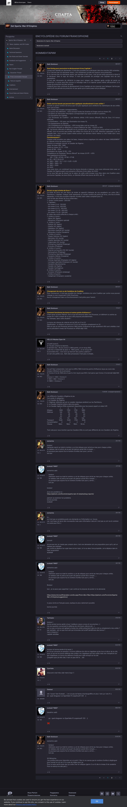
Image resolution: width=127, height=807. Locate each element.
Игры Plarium (32, 793)
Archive (11, 97)
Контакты (53, 795)
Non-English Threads (15, 69)
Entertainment (13, 89)
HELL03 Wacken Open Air (56, 339)
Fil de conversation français (18, 77)
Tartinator (50, 618)
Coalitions (12, 85)
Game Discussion (14, 48)
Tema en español (15, 81)
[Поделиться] (119, 94)
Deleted (50, 689)
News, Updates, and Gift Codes (19, 44)
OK (97, 801)
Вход (102, 2)
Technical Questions (15, 52)
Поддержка (54, 793)
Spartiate (50, 668)
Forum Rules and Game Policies (18, 93)
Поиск (29, 2)
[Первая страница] (100, 59)
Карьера (72, 795)
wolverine (50, 441)
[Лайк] (48, 94)
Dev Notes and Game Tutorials (18, 56)
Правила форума (34, 795)
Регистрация (113, 2)
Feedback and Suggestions (17, 60)
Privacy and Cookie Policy (26, 805)
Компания (72, 793)
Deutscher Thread (15, 73)
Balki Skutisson (52, 64)
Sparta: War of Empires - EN (17, 40)
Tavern (11, 64)
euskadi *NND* (52, 466)
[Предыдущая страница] (104, 59)
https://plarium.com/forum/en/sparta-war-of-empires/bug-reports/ (70, 494)
